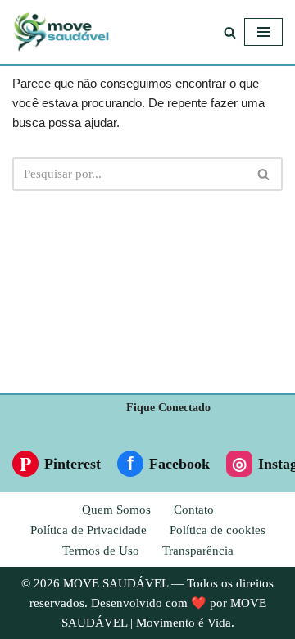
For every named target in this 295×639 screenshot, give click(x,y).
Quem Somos (116, 509)
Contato (194, 509)
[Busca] (230, 32)
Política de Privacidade (88, 530)
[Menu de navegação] (263, 32)
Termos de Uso (100, 550)
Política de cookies (218, 530)
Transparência (198, 550)
